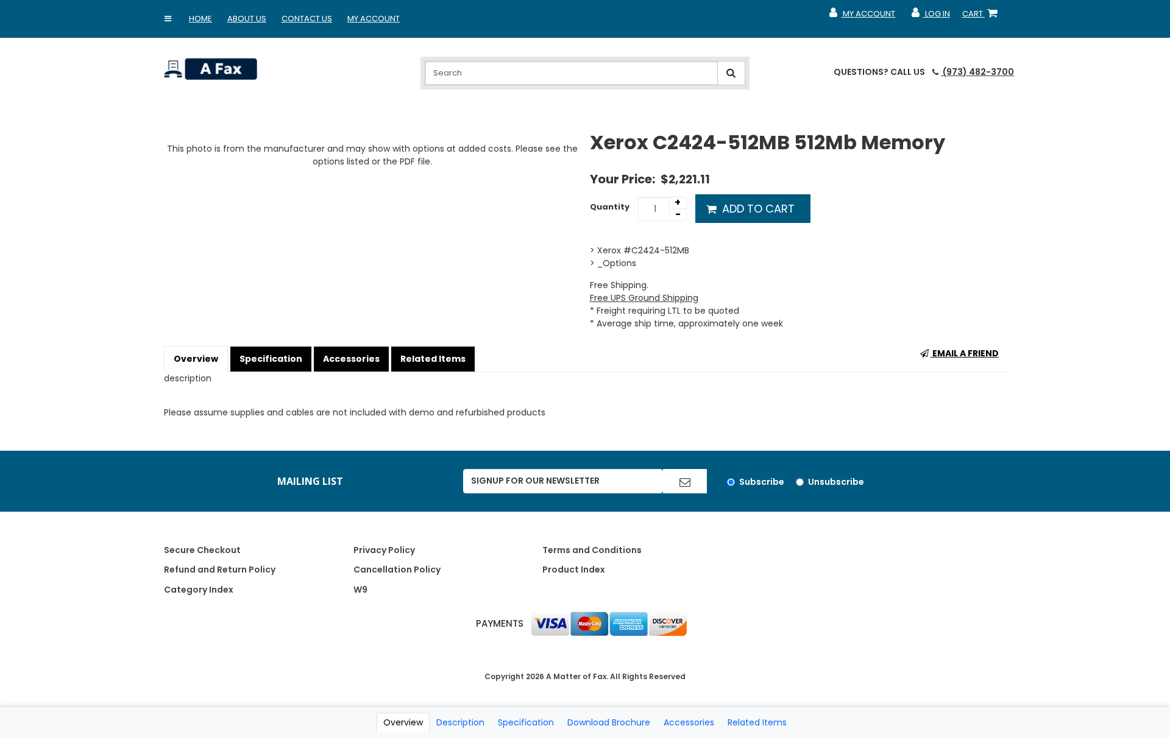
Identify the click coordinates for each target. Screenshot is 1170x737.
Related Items (433, 359)
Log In (929, 16)
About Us (246, 18)
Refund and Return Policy (219, 569)
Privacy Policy (384, 550)
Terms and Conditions (592, 550)
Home (200, 18)
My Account (373, 18)
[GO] (685, 481)
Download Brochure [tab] (608, 722)
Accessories (351, 359)
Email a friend (965, 353)
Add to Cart (757, 208)
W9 (360, 590)
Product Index (573, 569)
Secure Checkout (202, 550)
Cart (982, 16)
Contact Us (307, 18)
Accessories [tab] (689, 722)
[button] (168, 19)
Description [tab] (460, 722)
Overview (196, 359)
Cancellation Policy (397, 569)
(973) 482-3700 (977, 72)
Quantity (609, 207)
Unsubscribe (836, 481)
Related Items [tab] (757, 722)
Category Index (198, 590)
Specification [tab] (526, 722)
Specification (270, 359)
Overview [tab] (403, 722)
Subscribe (761, 481)
